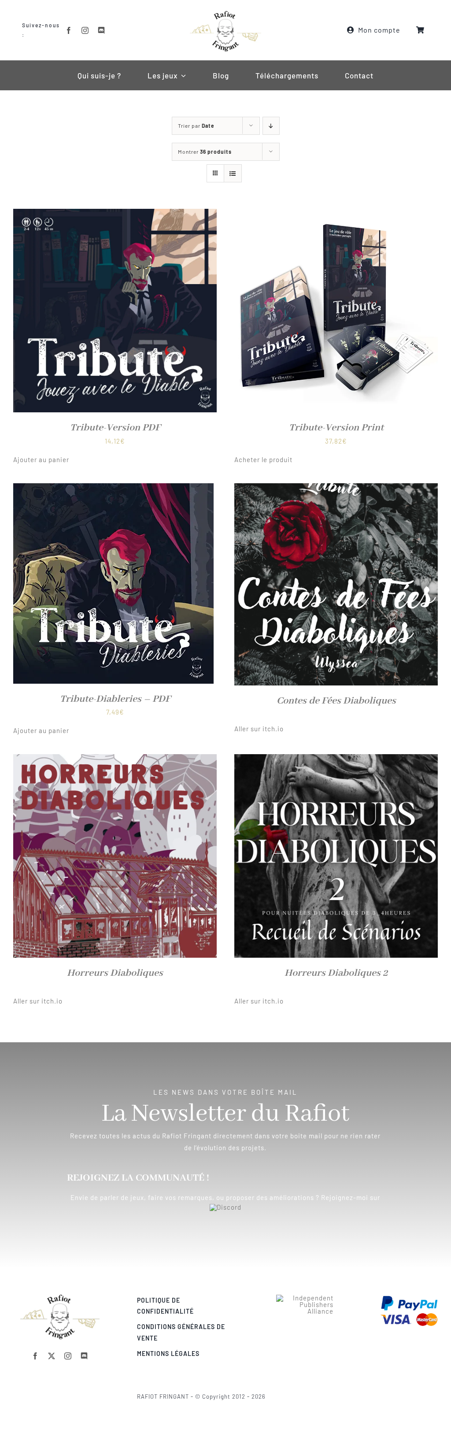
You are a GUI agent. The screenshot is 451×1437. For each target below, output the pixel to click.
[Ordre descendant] (271, 126)
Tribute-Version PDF (115, 428)
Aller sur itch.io (259, 729)
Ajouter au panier (41, 459)
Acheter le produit (263, 459)
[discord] (101, 30)
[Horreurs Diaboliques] (115, 760)
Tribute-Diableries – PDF (115, 699)
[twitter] (51, 1355)
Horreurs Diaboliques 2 (336, 973)
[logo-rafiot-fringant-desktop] (60, 1298)
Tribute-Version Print (336, 428)
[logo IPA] (304, 1298)
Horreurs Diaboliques (115, 973)
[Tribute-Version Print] (336, 215)
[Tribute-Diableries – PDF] (113, 489)
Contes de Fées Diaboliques (336, 701)
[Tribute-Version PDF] (115, 215)
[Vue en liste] (232, 173)
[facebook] (69, 30)
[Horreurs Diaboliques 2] (336, 760)
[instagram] (85, 30)
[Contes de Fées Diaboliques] (336, 489)
